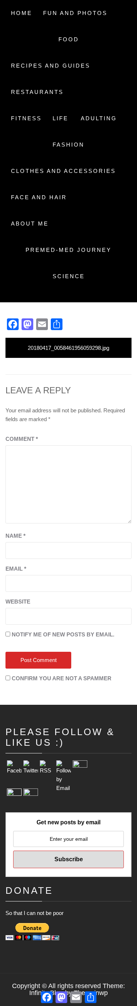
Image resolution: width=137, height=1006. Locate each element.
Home (21, 13)
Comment (21, 439)
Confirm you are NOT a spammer (60, 678)
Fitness (26, 118)
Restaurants (37, 92)
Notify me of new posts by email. (63, 634)
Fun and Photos (75, 13)
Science (69, 276)
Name (15, 536)
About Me (30, 223)
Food (68, 39)
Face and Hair (39, 197)
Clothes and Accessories (63, 171)
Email (15, 569)
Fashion (68, 144)
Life (60, 118)
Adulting (99, 118)
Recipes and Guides (50, 66)
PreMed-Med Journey (68, 250)
